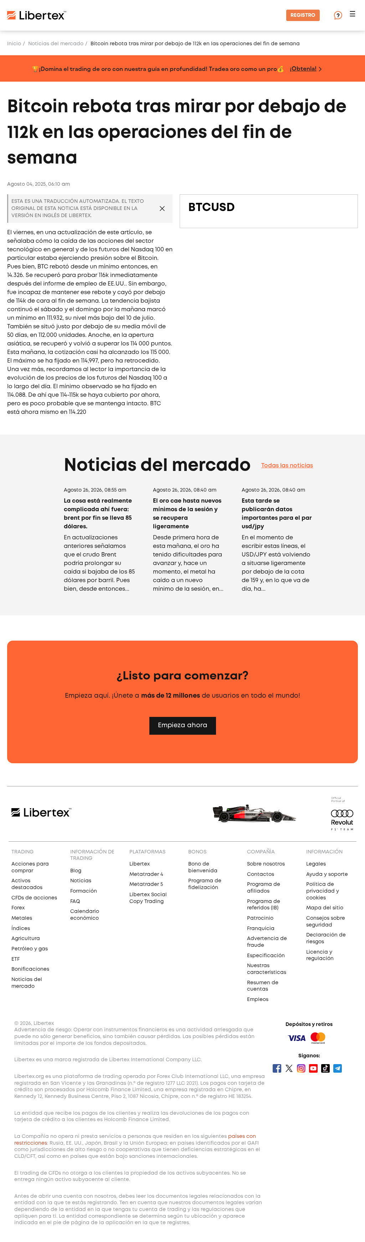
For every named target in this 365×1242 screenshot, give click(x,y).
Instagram (301, 1068)
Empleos (257, 999)
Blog (75, 871)
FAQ (75, 901)
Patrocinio (260, 918)
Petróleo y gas (29, 949)
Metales (21, 918)
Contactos (260, 874)
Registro (303, 15)
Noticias (80, 881)
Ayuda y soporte (327, 874)
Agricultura (25, 938)
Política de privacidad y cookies (322, 891)
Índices (20, 929)
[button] (353, 15)
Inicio (14, 44)
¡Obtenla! (303, 68)
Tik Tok (325, 1068)
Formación (83, 891)
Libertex (139, 864)
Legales (316, 864)
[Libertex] (36, 15)
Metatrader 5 (146, 884)
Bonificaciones (30, 969)
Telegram (337, 1068)
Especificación (266, 956)
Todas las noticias (287, 465)
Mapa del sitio (324, 908)
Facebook (277, 1068)
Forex (18, 908)
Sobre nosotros (266, 864)
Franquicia (260, 929)
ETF (15, 959)
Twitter (289, 1068)
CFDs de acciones (34, 898)
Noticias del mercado (55, 44)
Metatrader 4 (146, 874)
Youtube (313, 1068)
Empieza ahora (182, 725)
